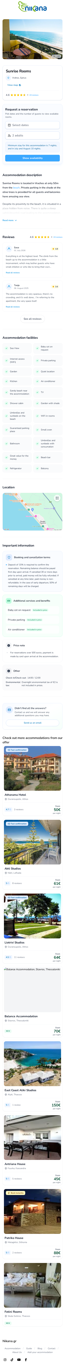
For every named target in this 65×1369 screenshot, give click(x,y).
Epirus (23, 77)
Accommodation (13, 1348)
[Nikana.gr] (32, 6)
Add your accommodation (40, 1352)
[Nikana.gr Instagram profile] (5, 1359)
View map (12, 85)
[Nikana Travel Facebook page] (25, 1359)
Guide (29, 1348)
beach (16, 187)
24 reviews (57, 237)
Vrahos (15, 77)
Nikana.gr (9, 1341)
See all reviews (32, 319)
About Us (17, 1352)
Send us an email (32, 722)
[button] (46, 237)
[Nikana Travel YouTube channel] (18, 1359)
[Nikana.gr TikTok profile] (12, 1359)
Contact (51, 1348)
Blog (40, 1348)
